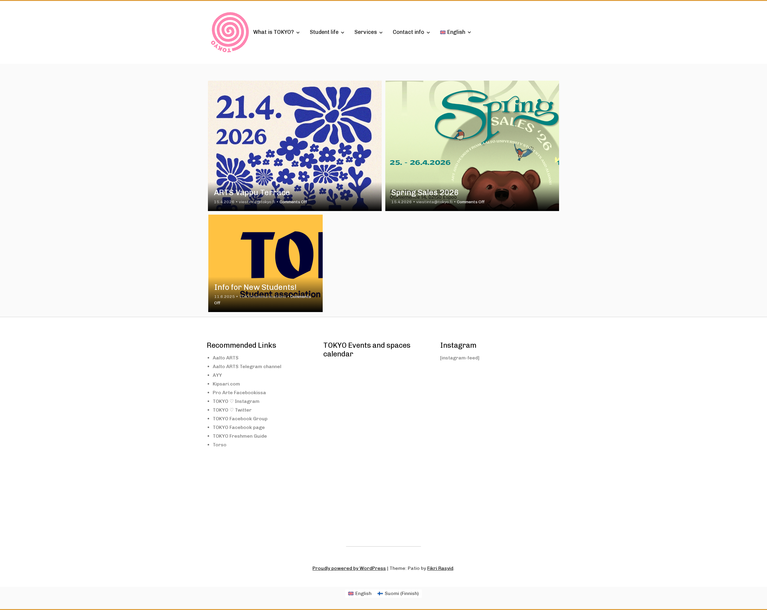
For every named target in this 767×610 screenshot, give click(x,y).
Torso (220, 445)
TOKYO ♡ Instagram (236, 401)
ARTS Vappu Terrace (252, 192)
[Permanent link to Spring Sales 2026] (472, 146)
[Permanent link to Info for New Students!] (265, 263)
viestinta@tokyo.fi (257, 201)
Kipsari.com (226, 384)
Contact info (408, 32)
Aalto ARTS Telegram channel (247, 366)
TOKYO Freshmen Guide (240, 436)
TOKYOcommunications (262, 296)
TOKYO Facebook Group (240, 418)
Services (365, 32)
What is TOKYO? (273, 32)
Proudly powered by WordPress (349, 568)
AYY (217, 375)
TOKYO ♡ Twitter (232, 410)
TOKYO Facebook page (239, 427)
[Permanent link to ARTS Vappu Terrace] (295, 146)
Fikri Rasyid (440, 568)
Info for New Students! (255, 287)
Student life (324, 32)
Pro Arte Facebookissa (239, 392)
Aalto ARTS (225, 358)
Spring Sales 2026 (425, 192)
